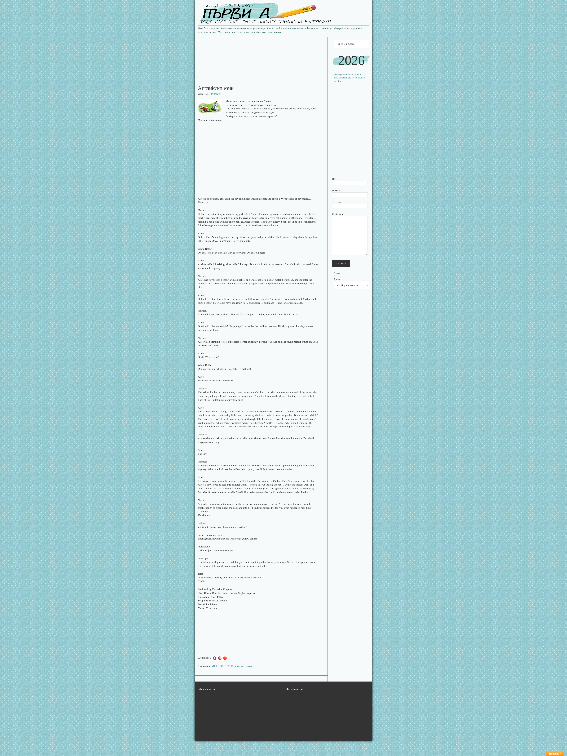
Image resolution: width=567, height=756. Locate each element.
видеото (235, 108)
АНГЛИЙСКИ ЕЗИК (222, 666)
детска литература (243, 666)
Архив (337, 279)
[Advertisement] (261, 57)
